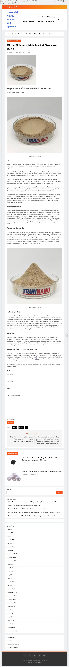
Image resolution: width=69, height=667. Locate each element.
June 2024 (11, 613)
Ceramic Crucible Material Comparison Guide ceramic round (42, 471)
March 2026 (11, 540)
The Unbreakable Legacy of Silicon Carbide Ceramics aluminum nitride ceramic (29, 509)
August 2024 (11, 606)
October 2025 (12, 557)
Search (8, 489)
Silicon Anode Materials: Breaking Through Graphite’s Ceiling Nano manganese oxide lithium (39, 459)
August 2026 (11, 529)
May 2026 (10, 536)
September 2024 (12, 603)
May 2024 (10, 617)
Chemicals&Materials (48, 17)
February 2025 (12, 585)
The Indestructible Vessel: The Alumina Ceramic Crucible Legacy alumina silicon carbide (31, 516)
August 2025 (11, 564)
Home (38, 17)
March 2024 (11, 624)
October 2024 (12, 599)
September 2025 (12, 561)
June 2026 (11, 533)
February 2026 (12, 543)
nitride (14, 427)
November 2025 (12, 554)
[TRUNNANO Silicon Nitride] (34, 152)
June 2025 (10, 571)
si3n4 (36, 359)
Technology (40, 22)
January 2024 (11, 627)
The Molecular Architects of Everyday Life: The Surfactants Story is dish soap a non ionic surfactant (34, 512)
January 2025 (11, 589)
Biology (10, 641)
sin (26, 427)
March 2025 (11, 582)
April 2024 (11, 620)
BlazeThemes (37, 662)
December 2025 (12, 550)
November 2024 (12, 596)
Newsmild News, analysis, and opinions (12, 19)
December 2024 (12, 592)
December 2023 (12, 631)
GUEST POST (50, 22)
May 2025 (10, 575)
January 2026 (11, 547)
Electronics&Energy (28, 22)
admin (10, 52)
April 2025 (11, 578)
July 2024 (10, 610)
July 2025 (10, 568)
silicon (21, 427)
